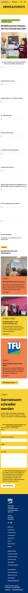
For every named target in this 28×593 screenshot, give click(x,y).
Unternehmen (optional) (7, 437)
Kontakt (10, 546)
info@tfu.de (10, 519)
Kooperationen (11, 535)
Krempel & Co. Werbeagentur (13, 587)
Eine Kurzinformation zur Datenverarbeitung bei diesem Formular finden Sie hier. (14, 425)
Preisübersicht (11, 577)
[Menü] (25, 2)
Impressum (7, 589)
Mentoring (10, 527)
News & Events (11, 543)
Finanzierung (11, 529)
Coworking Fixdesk (12, 556)
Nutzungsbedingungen (13, 580)
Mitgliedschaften (12, 551)
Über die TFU (11, 538)
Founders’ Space (12, 559)
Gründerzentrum (12, 569)
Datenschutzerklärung (16, 470)
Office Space (11, 562)
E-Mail (3, 444)
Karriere (9, 541)
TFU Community (12, 532)
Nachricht (4, 451)
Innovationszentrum (13, 572)
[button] (2, 590)
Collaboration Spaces (13, 565)
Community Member (12, 553)
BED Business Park (12, 575)
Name (3, 429)
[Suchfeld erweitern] (21, 2)
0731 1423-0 (10, 517)
